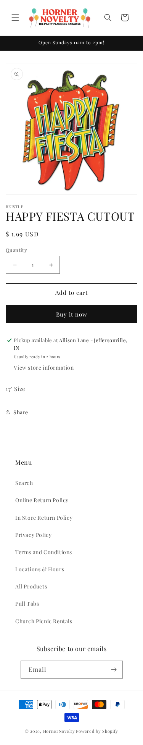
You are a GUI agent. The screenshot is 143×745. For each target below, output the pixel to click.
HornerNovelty (59, 731)
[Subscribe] (114, 670)
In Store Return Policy (43, 517)
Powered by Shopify (97, 731)
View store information (44, 367)
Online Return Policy (42, 500)
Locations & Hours (39, 569)
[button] (15, 17)
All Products (31, 586)
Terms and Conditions (43, 552)
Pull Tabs (27, 603)
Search (24, 482)
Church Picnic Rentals (43, 621)
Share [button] (20, 412)
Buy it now (71, 314)
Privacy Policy (33, 534)
